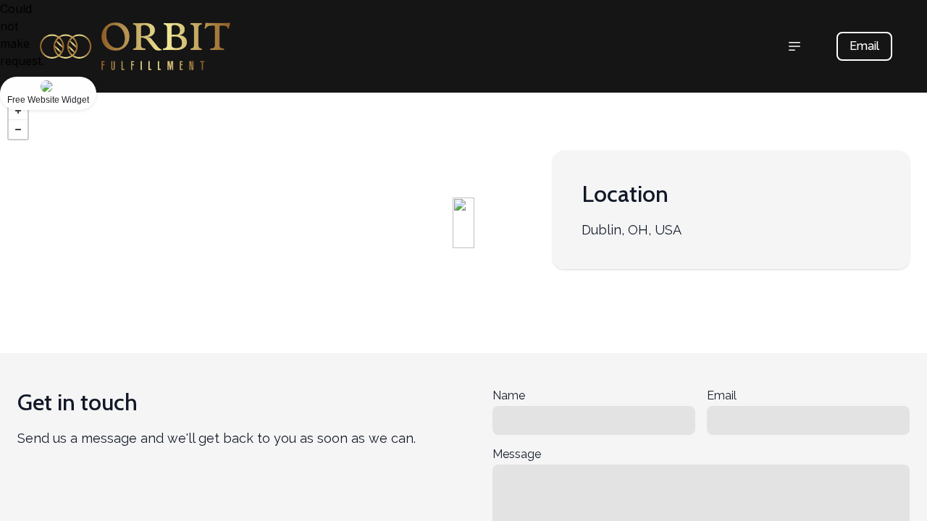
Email (864, 46)
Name (508, 395)
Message (516, 454)
